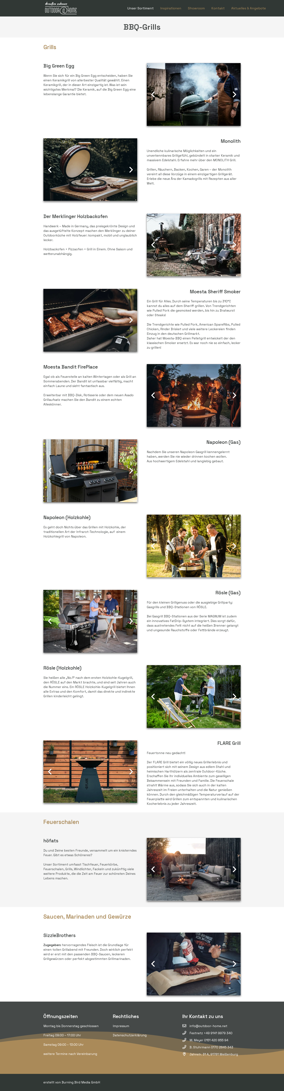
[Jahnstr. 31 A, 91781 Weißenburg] (186, 1054)
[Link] (61, 8)
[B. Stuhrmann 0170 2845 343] (186, 1047)
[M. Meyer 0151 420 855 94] (186, 1040)
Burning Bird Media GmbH (81, 1082)
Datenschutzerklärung (130, 1035)
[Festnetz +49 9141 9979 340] (186, 1033)
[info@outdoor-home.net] (186, 1026)
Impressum (121, 1026)
